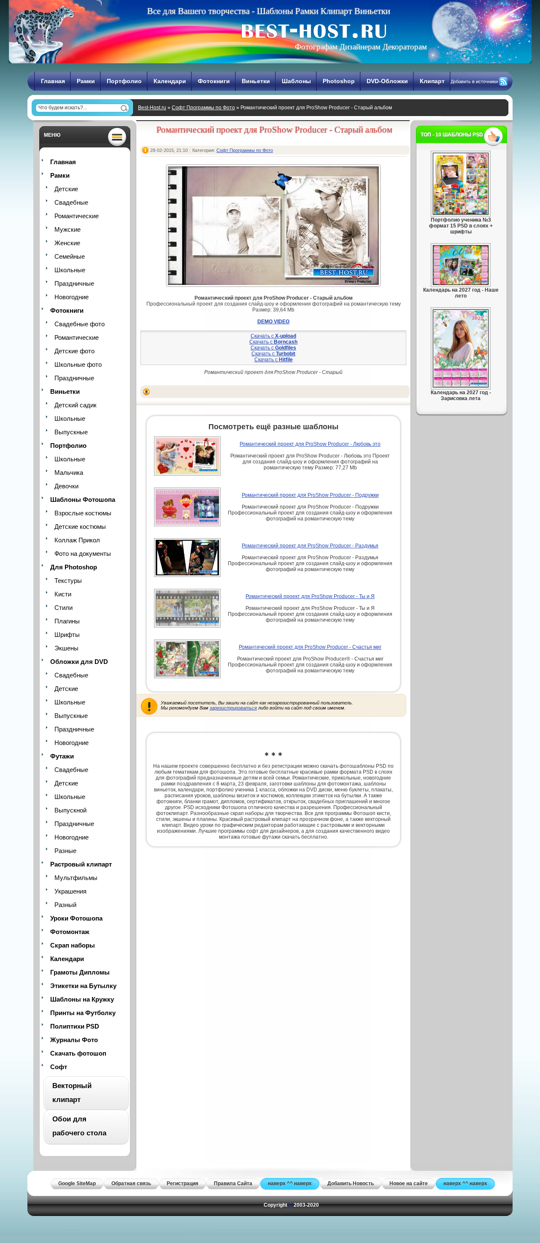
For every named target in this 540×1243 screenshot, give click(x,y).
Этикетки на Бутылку (83, 985)
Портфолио (124, 81)
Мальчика (68, 472)
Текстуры (68, 580)
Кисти (62, 594)
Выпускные (71, 432)
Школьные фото (78, 364)
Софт (58, 1066)
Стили (63, 607)
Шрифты (67, 634)
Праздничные (74, 283)
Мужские (67, 229)
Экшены (66, 648)
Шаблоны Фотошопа (82, 499)
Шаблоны (296, 81)
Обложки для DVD (79, 661)
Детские (66, 188)
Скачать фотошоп (78, 1053)
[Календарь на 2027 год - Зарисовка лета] (461, 386)
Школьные (69, 270)
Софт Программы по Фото (203, 108)
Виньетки (256, 81)
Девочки (66, 486)
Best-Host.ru (152, 108)
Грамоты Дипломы (80, 972)
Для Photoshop (73, 567)
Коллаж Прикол (77, 540)
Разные (65, 850)
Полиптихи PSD (74, 1026)
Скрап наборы (72, 945)
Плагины (67, 621)
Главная (53, 81)
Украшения (70, 891)
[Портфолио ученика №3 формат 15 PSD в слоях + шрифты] (461, 213)
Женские (67, 242)
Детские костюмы (80, 526)
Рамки (86, 81)
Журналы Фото (74, 1039)
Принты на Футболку (83, 1012)
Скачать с (273, 336)
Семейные (69, 256)
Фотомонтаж (69, 931)
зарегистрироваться (233, 707)
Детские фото (74, 351)
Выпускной (70, 810)
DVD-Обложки (387, 81)
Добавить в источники (474, 81)
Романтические (76, 215)
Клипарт (432, 81)
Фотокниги (214, 81)
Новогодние (71, 297)
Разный (65, 904)
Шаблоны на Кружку (82, 999)
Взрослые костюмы (82, 513)
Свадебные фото (79, 324)
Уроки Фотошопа (76, 918)
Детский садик (75, 405)
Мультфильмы (75, 877)
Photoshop (339, 81)
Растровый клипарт (81, 864)
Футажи (62, 756)
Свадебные (71, 202)
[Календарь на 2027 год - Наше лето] (461, 283)
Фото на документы (82, 553)
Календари (170, 81)
